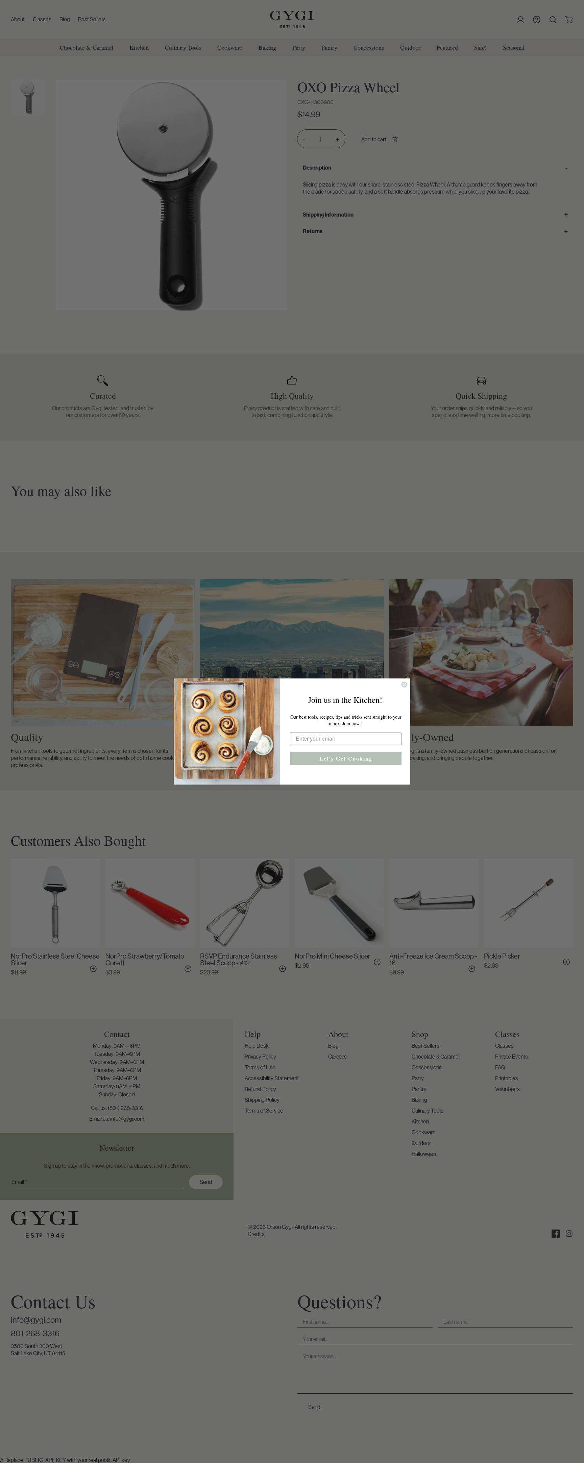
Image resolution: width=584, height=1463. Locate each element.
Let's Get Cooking (345, 758)
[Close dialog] (404, 684)
